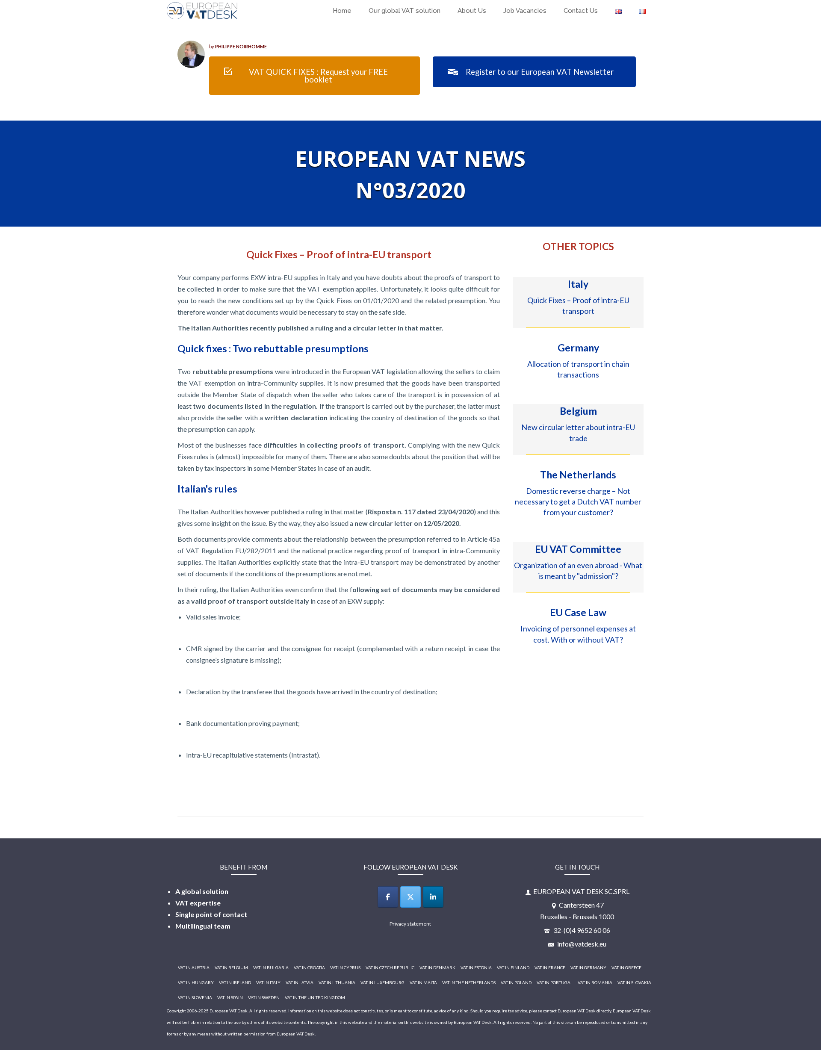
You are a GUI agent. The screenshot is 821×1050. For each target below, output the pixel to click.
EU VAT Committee (578, 549)
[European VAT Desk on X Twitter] (410, 897)
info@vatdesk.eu (581, 944)
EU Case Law (578, 612)
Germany (578, 348)
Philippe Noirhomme (241, 46)
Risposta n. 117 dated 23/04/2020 (421, 511)
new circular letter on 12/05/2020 (406, 523)
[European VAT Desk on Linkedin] (433, 897)
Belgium (578, 411)
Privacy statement (410, 923)
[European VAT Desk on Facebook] (388, 897)
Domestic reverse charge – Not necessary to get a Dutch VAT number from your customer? (578, 501)
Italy (578, 284)
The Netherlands (578, 475)
